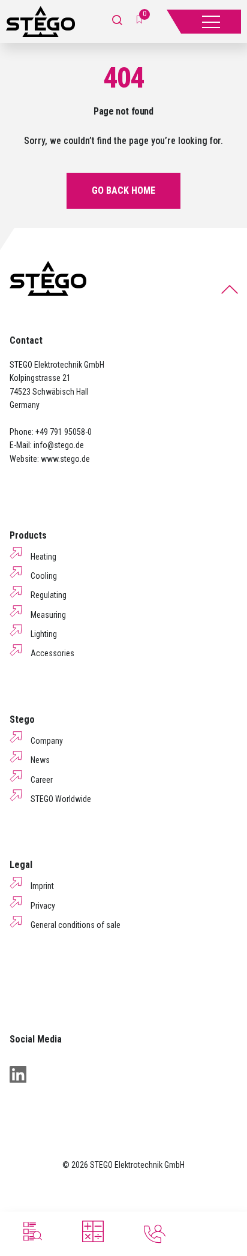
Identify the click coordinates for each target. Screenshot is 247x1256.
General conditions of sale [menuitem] (76, 925)
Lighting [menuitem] (44, 634)
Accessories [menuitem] (52, 653)
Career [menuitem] (42, 780)
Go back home (123, 190)
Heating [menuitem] (43, 556)
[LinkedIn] (18, 1074)
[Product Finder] (31, 1231)
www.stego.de (65, 459)
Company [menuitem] (47, 741)
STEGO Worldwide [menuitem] (61, 799)
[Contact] (154, 1234)
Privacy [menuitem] (43, 906)
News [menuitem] (40, 760)
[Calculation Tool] (93, 1231)
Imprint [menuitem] (42, 886)
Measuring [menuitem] (48, 615)
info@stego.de (59, 445)
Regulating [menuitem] (49, 595)
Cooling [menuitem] (44, 576)
